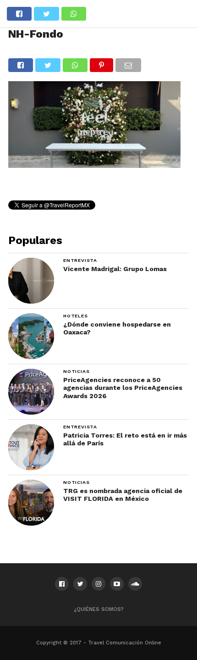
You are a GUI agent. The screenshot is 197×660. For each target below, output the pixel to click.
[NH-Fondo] (94, 165)
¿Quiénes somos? (99, 609)
